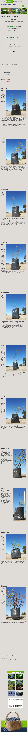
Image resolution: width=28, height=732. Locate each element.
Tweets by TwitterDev (15, 697)
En (25, 7)
